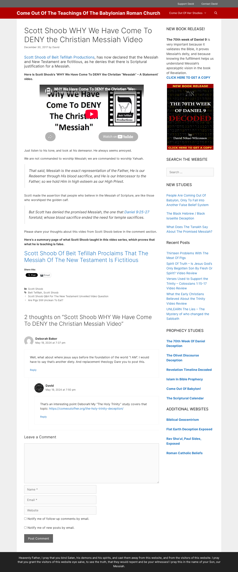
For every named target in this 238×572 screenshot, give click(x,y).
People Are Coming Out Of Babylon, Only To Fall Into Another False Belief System (187, 200)
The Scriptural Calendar (185, 398)
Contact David (209, 3)
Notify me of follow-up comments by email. (58, 519)
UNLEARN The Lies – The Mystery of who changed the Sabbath (187, 313)
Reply (33, 369)
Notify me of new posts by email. (51, 527)
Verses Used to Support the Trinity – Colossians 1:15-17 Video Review (187, 283)
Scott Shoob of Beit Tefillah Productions (59, 57)
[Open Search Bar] (215, 13)
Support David (186, 3)
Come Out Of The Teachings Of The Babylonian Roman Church (88, 13)
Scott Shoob (35, 288)
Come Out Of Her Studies (185, 13)
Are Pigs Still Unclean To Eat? (45, 300)
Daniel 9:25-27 (136, 212)
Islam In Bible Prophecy (184, 379)
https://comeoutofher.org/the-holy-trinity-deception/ (86, 408)
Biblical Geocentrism (182, 420)
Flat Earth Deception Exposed (189, 429)
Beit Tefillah (35, 292)
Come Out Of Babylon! (183, 389)
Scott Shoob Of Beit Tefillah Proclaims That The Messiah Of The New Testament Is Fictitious (86, 256)
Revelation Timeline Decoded (189, 370)
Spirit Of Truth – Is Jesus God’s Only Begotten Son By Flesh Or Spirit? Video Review (189, 268)
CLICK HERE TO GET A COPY (188, 77)
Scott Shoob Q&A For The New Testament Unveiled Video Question (68, 296)
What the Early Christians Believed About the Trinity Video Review (185, 298)
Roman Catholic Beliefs (184, 453)
